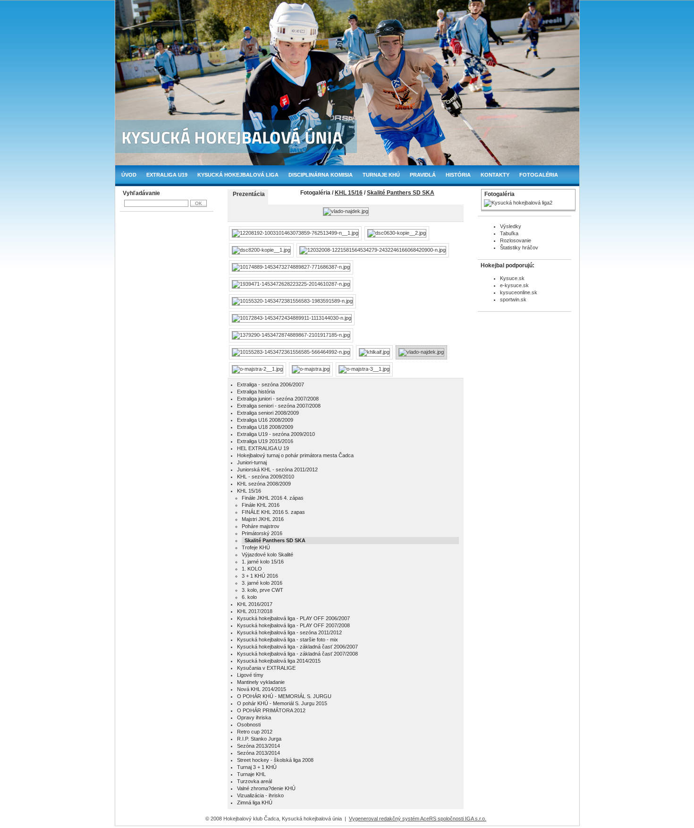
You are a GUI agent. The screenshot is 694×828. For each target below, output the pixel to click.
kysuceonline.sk (518, 292)
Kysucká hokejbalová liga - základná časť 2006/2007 (297, 646)
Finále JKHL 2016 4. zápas (273, 498)
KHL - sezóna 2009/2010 (265, 476)
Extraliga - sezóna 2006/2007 (270, 384)
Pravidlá (423, 175)
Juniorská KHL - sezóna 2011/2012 (277, 469)
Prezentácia (249, 194)
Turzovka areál (254, 781)
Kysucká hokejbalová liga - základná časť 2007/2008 (297, 654)
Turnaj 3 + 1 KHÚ (257, 767)
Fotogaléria (538, 175)
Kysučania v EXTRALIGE (266, 668)
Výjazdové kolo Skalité (267, 554)
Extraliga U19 (166, 175)
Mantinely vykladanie (261, 682)
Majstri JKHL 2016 (263, 519)
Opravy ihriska (254, 717)
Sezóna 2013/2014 (258, 746)
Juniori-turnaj (252, 462)
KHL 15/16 (349, 192)
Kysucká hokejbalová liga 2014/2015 (279, 661)
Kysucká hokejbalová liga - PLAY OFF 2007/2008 (293, 625)
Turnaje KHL (251, 774)
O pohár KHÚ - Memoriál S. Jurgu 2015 (282, 703)
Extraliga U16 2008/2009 (265, 420)
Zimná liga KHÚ (254, 802)
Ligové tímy (250, 675)
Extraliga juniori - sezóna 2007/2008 (278, 398)
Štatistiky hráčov (519, 247)
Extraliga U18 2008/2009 (265, 427)
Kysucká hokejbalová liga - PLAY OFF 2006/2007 (293, 618)
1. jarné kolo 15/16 (263, 561)
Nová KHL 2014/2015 (261, 689)
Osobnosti (249, 724)
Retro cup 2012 (254, 731)
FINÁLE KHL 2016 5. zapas (273, 512)
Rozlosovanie (515, 240)
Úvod (128, 175)
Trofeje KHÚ (256, 547)
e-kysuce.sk (514, 285)
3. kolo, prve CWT (262, 590)
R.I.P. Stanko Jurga (259, 739)
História (458, 175)
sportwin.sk (513, 299)
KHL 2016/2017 (254, 604)
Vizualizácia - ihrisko (260, 795)
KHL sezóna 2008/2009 (264, 484)
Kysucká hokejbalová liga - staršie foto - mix (287, 639)
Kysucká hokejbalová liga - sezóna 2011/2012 (289, 632)
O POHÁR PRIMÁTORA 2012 (271, 710)
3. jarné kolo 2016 (262, 583)
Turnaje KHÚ (381, 175)
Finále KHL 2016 (260, 505)
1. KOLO (252, 569)
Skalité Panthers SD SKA (400, 192)
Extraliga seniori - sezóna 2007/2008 (279, 406)
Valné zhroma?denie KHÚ (266, 788)
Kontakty (495, 175)
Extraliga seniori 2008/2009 (268, 413)
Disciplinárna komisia (320, 175)
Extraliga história (256, 391)
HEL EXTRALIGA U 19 (263, 448)
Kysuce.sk (512, 278)
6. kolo (249, 597)
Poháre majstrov (260, 526)
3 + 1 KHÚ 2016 (260, 576)
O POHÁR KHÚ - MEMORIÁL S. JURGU (284, 696)
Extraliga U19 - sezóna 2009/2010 (276, 434)
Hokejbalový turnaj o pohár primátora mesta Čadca (295, 455)
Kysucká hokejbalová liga (238, 175)
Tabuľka (509, 233)
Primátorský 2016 (262, 533)
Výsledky (510, 226)
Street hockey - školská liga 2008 (275, 760)
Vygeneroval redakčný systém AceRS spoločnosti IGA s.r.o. (417, 818)
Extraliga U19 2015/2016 (265, 441)
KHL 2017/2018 (254, 611)
